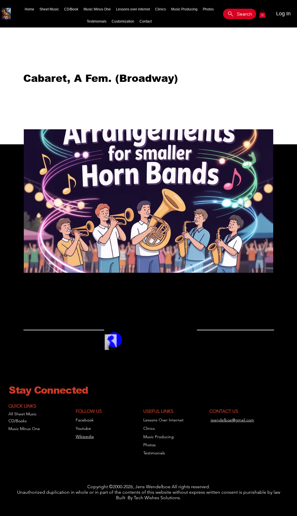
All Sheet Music (22, 414)
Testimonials (154, 453)
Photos (149, 444)
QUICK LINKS (22, 406)
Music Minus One (24, 428)
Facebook (85, 420)
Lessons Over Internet (163, 420)
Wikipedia (85, 436)
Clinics (149, 428)
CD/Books (17, 420)
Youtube (83, 428)
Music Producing (158, 436)
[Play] (131, 344)
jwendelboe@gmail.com (232, 420)
